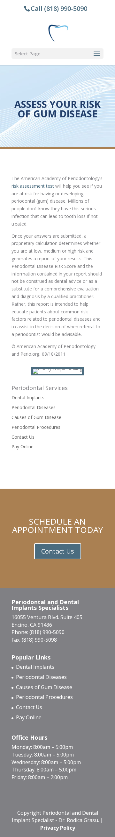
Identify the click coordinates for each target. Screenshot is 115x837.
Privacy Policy (57, 827)
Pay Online (23, 446)
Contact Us (23, 437)
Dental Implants (28, 397)
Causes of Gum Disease (36, 417)
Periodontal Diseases (34, 407)
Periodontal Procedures (36, 427)
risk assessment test (33, 186)
